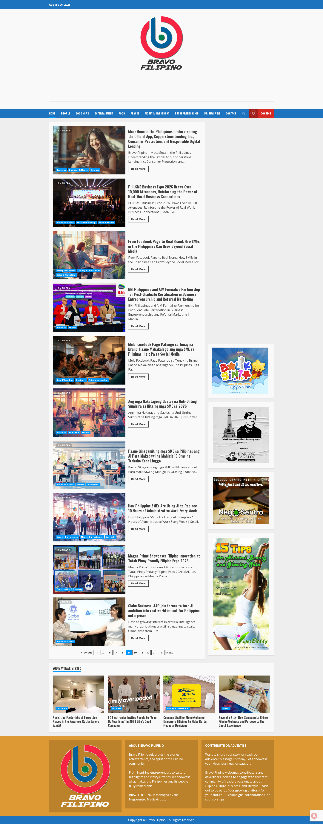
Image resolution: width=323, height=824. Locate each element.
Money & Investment (157, 113)
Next (169, 652)
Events (72, 327)
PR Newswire (212, 113)
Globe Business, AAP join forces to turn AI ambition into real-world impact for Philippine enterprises (89, 621)
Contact (231, 113)
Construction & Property (69, 589)
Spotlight (110, 537)
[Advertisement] (161, 86)
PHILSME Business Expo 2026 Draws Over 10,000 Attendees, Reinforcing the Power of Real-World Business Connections (89, 203)
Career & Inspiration (67, 537)
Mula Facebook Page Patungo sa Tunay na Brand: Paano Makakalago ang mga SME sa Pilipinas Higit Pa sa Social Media (89, 360)
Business (61, 170)
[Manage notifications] (314, 816)
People (65, 113)
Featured (74, 432)
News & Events (106, 222)
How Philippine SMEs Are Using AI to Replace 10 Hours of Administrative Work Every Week (89, 517)
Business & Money (78, 170)
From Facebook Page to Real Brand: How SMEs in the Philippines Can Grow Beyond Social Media (89, 255)
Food (122, 113)
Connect (266, 113)
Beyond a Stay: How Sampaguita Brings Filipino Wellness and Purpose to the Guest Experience (244, 694)
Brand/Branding (65, 380)
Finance (95, 170)
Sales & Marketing (66, 275)
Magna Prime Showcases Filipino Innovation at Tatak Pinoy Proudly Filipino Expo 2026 (89, 569)
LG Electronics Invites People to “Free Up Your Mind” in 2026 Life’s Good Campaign (134, 694)
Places (134, 113)
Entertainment (104, 113)
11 (141, 652)
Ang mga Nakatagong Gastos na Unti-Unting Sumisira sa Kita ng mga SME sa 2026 (89, 412)
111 (161, 652)
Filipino (86, 432)
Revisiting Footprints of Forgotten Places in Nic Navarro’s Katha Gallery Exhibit (78, 694)
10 (135, 652)
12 (147, 652)
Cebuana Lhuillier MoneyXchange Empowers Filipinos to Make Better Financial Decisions (189, 694)
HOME (52, 113)
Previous (86, 652)
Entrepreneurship (187, 113)
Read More (138, 169)
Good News (82, 113)
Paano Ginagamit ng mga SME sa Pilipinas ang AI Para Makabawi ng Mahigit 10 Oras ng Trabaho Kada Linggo (89, 465)
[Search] (243, 113)
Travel (226, 708)
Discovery (62, 708)
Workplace (93, 484)
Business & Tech (65, 222)
